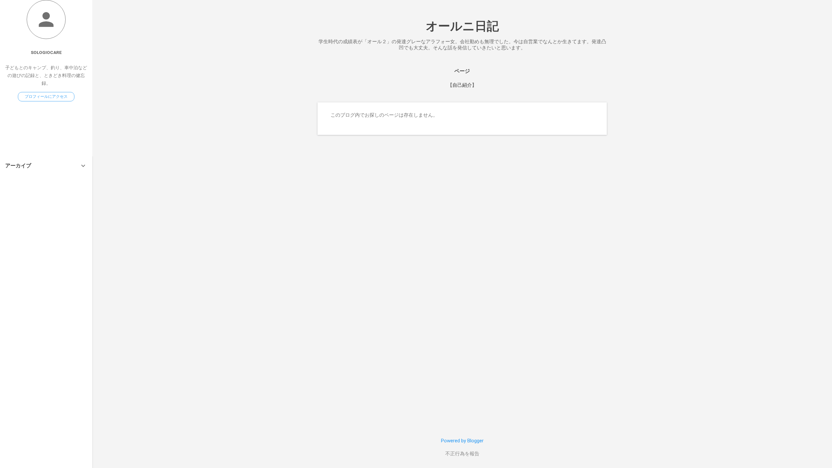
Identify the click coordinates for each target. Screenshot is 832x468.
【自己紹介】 (462, 85)
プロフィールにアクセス (46, 96)
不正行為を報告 (462, 454)
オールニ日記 (462, 26)
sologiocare (46, 52)
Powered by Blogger (462, 441)
